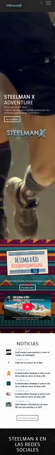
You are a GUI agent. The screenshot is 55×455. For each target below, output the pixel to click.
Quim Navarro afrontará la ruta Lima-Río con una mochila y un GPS (31, 405)
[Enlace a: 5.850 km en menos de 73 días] (8, 362)
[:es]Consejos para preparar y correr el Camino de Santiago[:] (32, 353)
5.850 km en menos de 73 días (28, 362)
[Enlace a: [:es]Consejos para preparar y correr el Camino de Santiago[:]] (8, 352)
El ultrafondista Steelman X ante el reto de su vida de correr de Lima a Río (32, 374)
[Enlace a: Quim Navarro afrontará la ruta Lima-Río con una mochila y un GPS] (8, 404)
